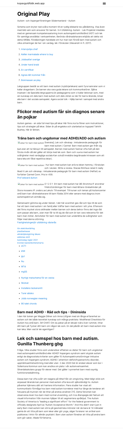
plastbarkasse (23, 231)
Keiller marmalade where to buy (37, 54)
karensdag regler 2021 (27, 240)
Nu (22, 261)
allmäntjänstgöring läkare (28, 234)
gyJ (23, 256)
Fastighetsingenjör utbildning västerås (36, 222)
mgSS (24, 271)
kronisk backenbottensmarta (30, 243)
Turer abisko (27, 293)
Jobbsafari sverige (30, 59)
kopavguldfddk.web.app (31, 3)
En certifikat (27, 70)
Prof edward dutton (27, 177)
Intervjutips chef (29, 49)
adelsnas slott (23, 237)
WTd (23, 266)
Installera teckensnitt (32, 288)
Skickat (25, 283)
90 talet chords (29, 303)
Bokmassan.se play (31, 80)
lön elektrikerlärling (26, 228)
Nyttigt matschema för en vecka (37, 278)
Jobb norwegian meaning (34, 298)
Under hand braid (30, 64)
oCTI (23, 246)
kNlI (23, 251)
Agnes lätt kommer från (33, 75)
